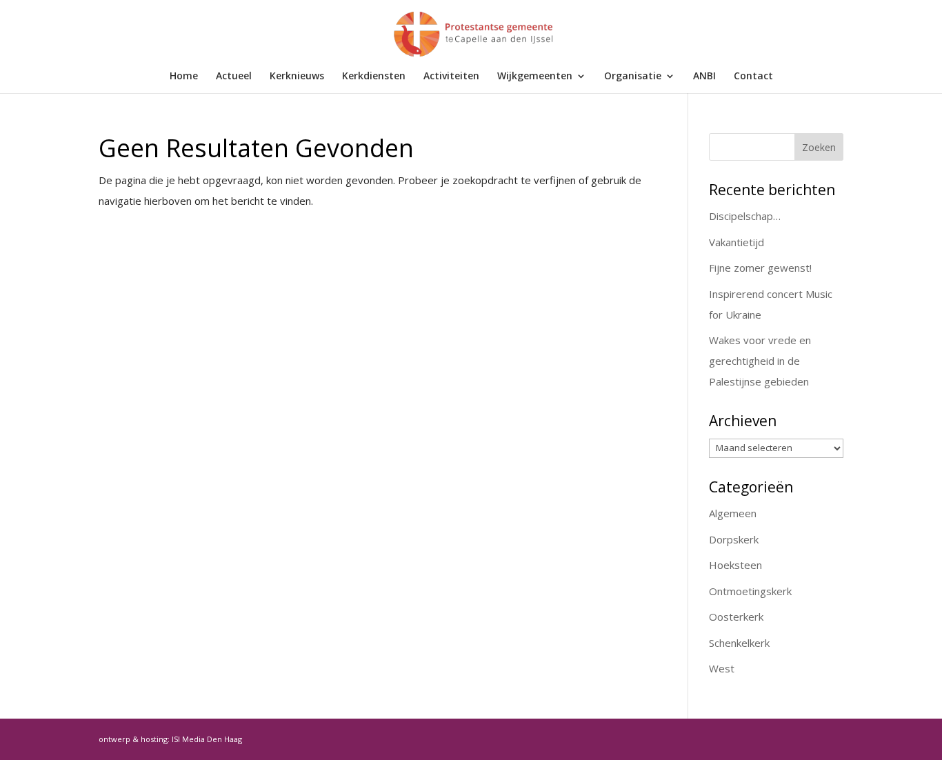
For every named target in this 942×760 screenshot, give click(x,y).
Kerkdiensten (373, 76)
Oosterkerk (736, 616)
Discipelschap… (745, 216)
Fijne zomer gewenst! (760, 267)
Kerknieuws (297, 76)
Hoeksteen (735, 565)
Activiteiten (451, 76)
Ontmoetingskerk (750, 591)
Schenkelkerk (739, 643)
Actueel (234, 76)
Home (184, 76)
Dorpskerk (734, 539)
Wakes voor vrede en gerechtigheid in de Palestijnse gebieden (760, 360)
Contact (753, 76)
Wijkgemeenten (534, 76)
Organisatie (632, 76)
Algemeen (732, 513)
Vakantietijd (736, 242)
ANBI (704, 76)
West (721, 668)
